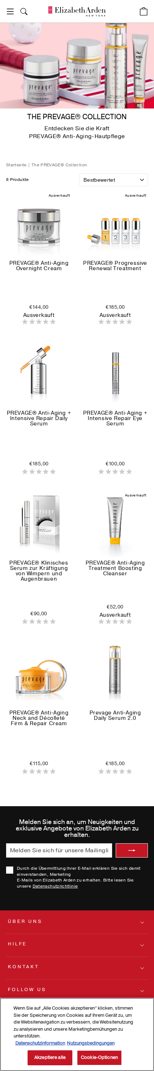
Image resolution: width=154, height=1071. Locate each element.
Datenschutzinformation (40, 1043)
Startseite (17, 165)
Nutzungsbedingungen (91, 1043)
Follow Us (27, 989)
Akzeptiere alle (50, 1057)
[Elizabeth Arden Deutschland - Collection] (77, 11)
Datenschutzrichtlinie (55, 886)
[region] (77, 1034)
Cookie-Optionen (99, 1057)
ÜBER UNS (25, 921)
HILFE (17, 944)
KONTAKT (23, 967)
